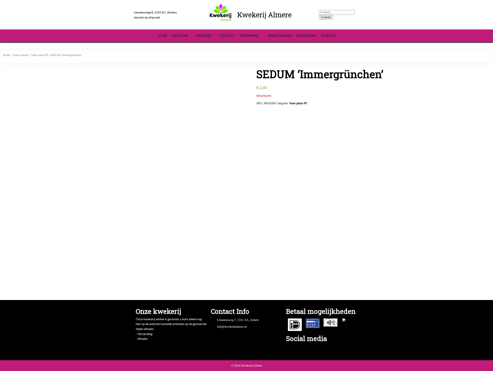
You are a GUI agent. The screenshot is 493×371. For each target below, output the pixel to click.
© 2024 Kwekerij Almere (246, 365)
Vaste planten (21, 55)
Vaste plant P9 (39, 55)
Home (6, 55)
